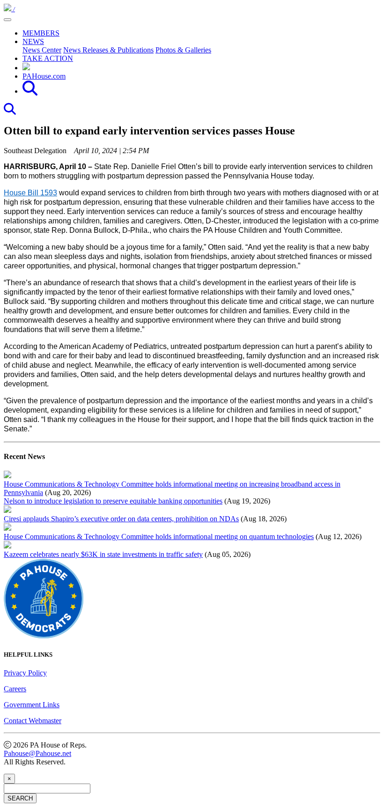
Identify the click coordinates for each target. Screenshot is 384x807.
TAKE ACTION (47, 58)
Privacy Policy (25, 673)
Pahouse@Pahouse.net (37, 753)
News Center (41, 50)
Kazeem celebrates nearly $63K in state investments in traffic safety (103, 554)
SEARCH (20, 798)
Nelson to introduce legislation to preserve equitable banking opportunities (113, 501)
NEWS (33, 41)
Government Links (31, 705)
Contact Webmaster (32, 721)
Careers (15, 689)
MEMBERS (40, 33)
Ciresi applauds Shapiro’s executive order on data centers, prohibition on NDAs (121, 519)
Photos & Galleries (183, 50)
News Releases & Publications (108, 50)
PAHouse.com (44, 76)
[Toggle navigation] (7, 19)
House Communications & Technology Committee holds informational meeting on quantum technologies (159, 536)
